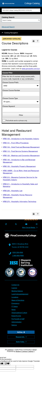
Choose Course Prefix (10, 82)
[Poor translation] (7, 363)
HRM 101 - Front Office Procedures (16, 143)
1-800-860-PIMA (18, 255)
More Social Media (29, 227)
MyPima (20, 332)
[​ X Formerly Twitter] (15, 224)
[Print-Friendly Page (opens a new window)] (33, 41)
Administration (16, 322)
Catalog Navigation (11, 32)
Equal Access (16, 316)
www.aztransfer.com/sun (31, 68)
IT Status (15, 306)
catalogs (10, 350)
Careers (14, 288)
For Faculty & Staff (18, 319)
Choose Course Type (10, 98)
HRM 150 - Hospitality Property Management (19, 166)
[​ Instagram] (36, 224)
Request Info (20, 337)
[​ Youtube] (26, 224)
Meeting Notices (17, 291)
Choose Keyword (8, 106)
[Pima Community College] (8, 3)
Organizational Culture (19, 313)
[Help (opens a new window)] (37, 41)
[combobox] (21, 10)
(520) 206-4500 (17, 252)
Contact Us (15, 285)
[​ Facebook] (5, 224)
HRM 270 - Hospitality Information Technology (19, 201)
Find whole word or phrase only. (16, 120)
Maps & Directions (18, 300)
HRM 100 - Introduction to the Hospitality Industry (21, 138)
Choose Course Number (11, 90)
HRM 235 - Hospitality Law (12, 190)
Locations (15, 297)
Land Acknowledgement (20, 294)
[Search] (39, 20)
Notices (14, 325)
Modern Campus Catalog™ (25, 351)
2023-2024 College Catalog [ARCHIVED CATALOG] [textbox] (17, 10)
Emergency (15, 303)
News (14, 309)
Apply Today (20, 341)
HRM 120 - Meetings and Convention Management (21, 155)
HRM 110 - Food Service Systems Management (20, 151)
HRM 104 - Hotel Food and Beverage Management (21, 147)
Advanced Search (8, 27)
